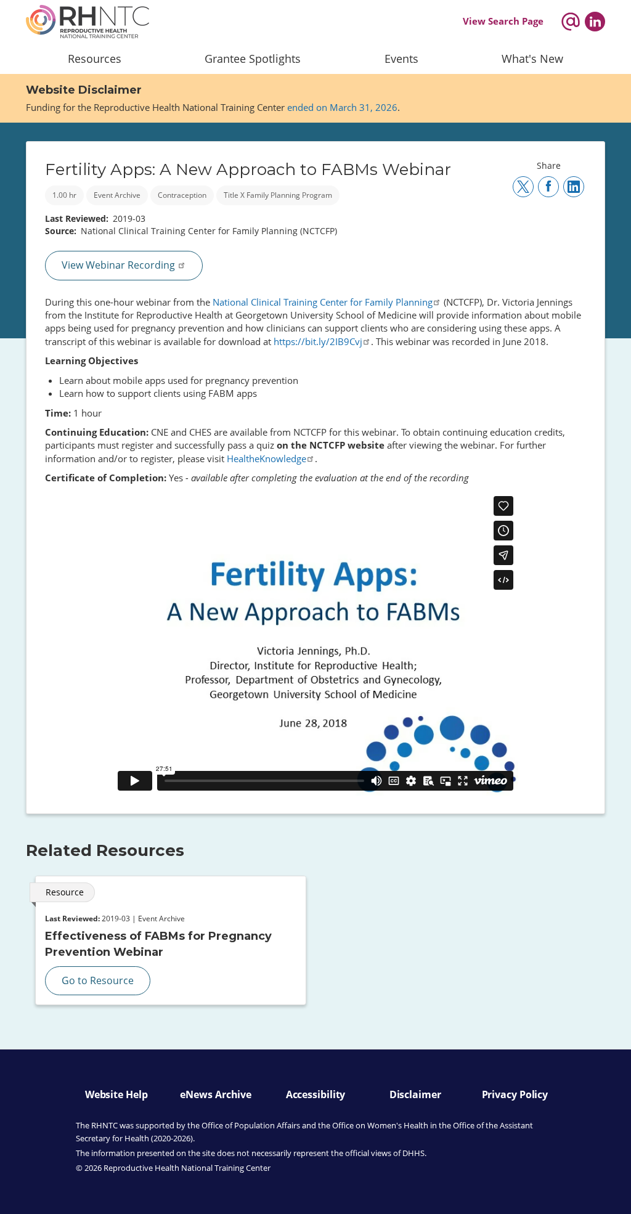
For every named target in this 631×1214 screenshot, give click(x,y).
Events (401, 58)
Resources (94, 58)
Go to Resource (98, 980)
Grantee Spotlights (253, 58)
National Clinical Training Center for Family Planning (323, 302)
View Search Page (503, 21)
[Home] (87, 21)
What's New (532, 58)
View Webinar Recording (119, 265)
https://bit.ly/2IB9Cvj (318, 341)
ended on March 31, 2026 (342, 107)
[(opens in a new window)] (595, 21)
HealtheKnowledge (266, 458)
